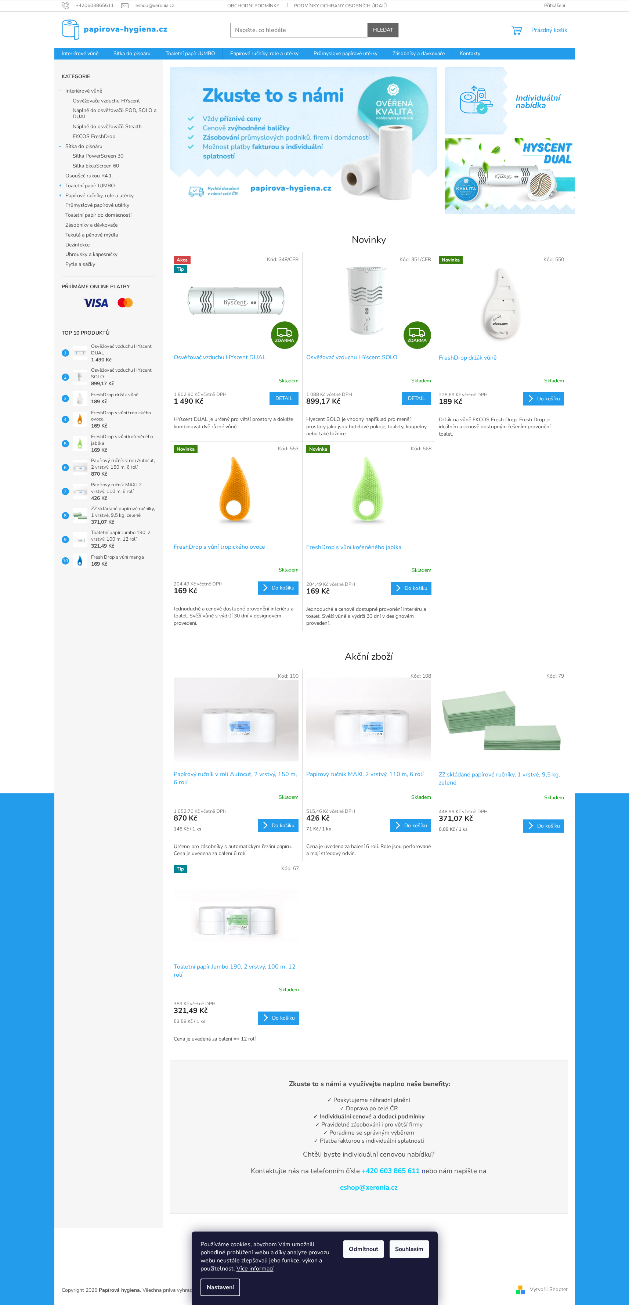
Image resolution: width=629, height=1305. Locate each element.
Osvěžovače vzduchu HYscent (106, 100)
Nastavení (220, 1287)
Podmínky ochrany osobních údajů (340, 6)
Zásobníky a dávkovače (91, 224)
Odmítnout (363, 1249)
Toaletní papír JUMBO (90, 185)
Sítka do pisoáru (83, 146)
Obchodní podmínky (253, 6)
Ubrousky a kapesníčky (91, 254)
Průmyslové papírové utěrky (97, 205)
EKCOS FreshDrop (94, 136)
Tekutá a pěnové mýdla (91, 234)
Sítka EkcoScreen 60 (96, 165)
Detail (284, 398)
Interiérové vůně (83, 90)
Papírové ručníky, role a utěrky (99, 195)
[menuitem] (80, 54)
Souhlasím (409, 1249)
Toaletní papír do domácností (98, 215)
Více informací (255, 1269)
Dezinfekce (77, 244)
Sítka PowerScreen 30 (98, 155)
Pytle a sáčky (80, 264)
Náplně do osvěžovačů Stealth (107, 126)
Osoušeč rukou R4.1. (89, 175)
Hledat (383, 29)
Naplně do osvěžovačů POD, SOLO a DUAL (114, 113)
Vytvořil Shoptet (549, 1289)
